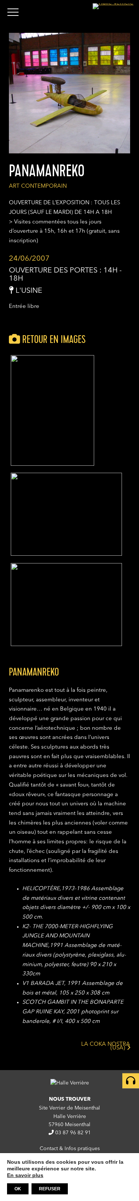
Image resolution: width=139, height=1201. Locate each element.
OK (17, 1188)
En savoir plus (25, 1175)
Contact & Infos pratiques (70, 1148)
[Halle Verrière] (113, 6)
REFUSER (49, 1188)
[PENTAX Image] (52, 464)
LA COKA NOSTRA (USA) (105, 1047)
